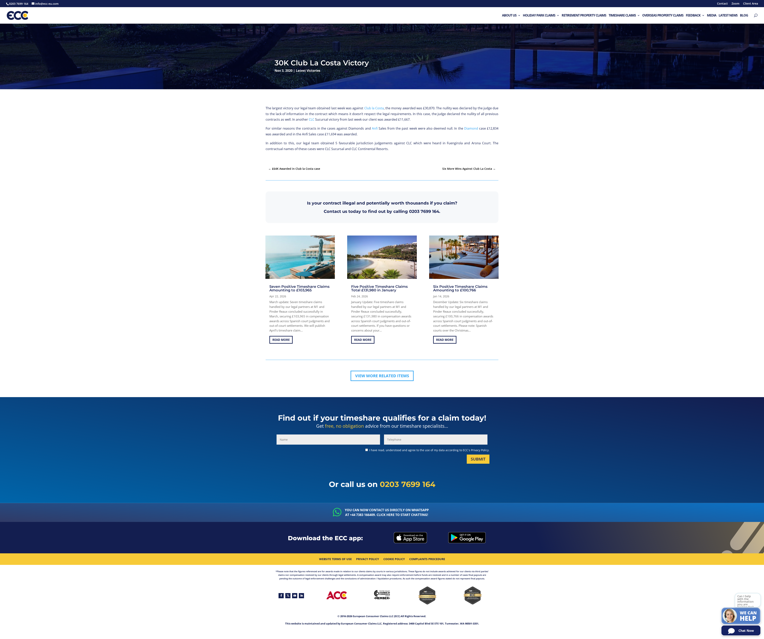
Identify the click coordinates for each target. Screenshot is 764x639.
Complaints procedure (427, 559)
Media (711, 15)
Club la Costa (374, 108)
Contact (722, 3)
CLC (311, 119)
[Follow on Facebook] (281, 595)
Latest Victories (308, 70)
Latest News (728, 15)
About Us (509, 15)
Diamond (471, 128)
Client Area (750, 3)
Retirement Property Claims (584, 15)
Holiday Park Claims (539, 15)
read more (281, 340)
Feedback (693, 15)
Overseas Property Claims (662, 15)
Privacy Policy (367, 559)
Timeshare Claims (622, 15)
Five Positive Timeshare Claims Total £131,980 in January (379, 288)
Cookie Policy (394, 559)
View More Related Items (382, 375)
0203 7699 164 (424, 211)
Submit (478, 459)
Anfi (375, 128)
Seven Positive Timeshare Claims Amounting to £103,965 (299, 288)
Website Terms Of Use (335, 559)
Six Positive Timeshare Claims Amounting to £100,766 (460, 288)
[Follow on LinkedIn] (301, 595)
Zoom (735, 3)
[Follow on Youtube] (294, 595)
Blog (744, 15)
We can (748, 616)
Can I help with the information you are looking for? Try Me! (745, 601)
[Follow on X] (287, 595)
